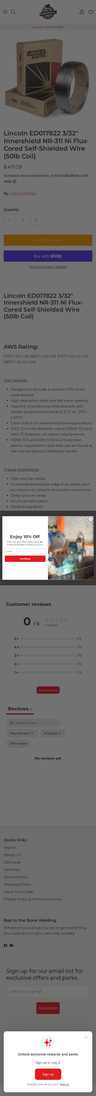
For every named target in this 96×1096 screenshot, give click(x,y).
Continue (25, 558)
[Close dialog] (91, 519)
